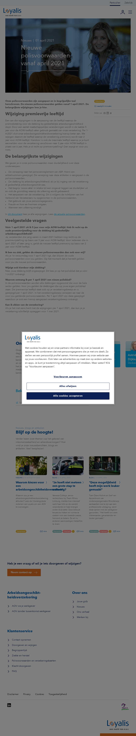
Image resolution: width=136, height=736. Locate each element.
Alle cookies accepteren (68, 396)
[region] (68, 367)
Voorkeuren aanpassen (68, 377)
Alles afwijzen (68, 386)
